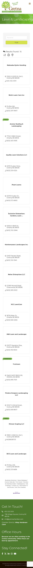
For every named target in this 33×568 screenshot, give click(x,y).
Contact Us (15, 485)
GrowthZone (24, 565)
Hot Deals (19, 482)
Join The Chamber (20, 487)
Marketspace (21, 483)
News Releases (22, 480)
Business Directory (10, 480)
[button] (4, 51)
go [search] (17, 42)
